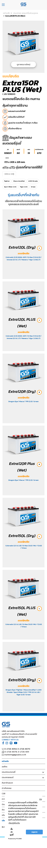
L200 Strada (33, 181)
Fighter (7, 181)
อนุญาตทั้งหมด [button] (21, 832)
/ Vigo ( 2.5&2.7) (34, 259)
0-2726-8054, (10, 748)
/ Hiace (21, 401)
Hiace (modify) (19, 181)
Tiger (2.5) (23, 187)
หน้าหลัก (6, 13)
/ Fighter (19, 690)
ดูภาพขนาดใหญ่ (23, 64)
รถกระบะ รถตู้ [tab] (9, 174)
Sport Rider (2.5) (10, 187)
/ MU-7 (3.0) (37, 545)
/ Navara (24, 259)
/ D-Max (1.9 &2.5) (34, 257)
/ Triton (23, 548)
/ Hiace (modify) (29, 690)
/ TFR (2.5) (28, 401)
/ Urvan (36, 401)
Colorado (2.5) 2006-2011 (16, 257)
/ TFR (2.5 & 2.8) (33, 692)
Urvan (33, 187)
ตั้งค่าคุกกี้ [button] (11, 832)
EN (40, 799)
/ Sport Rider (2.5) (20, 692)
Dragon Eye (13, 401)
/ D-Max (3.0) (27, 545)
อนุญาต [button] (34, 832)
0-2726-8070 (23, 748)
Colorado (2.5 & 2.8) (13, 545)
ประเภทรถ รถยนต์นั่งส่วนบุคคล (25, 13)
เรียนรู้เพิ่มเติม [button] (14, 823)
